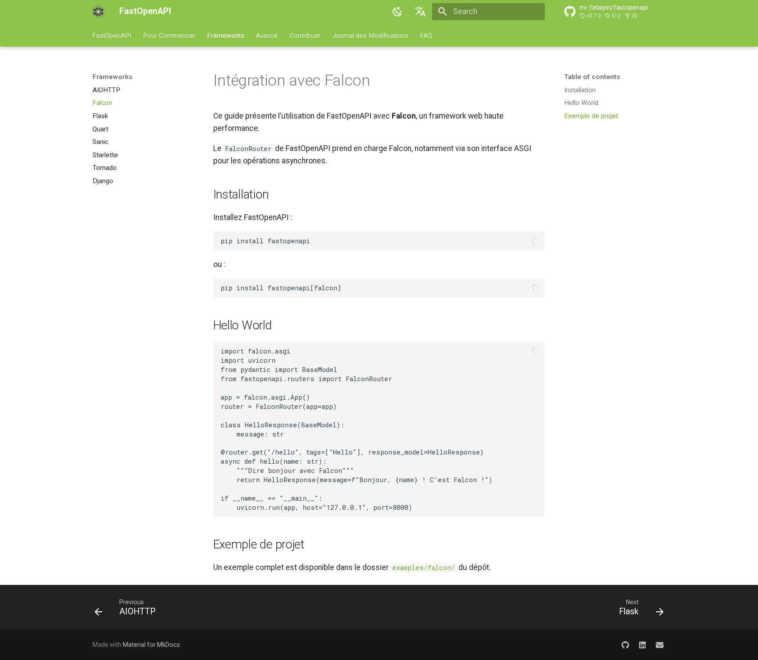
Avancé (267, 35)
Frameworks (225, 35)
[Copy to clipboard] (535, 240)
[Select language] (420, 11)
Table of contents (592, 77)
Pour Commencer (169, 35)
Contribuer (305, 35)
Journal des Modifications (370, 35)
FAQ (426, 35)
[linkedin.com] (642, 645)
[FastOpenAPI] (98, 11)
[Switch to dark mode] (397, 11)
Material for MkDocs (151, 644)
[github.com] (625, 645)
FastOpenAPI (112, 35)
